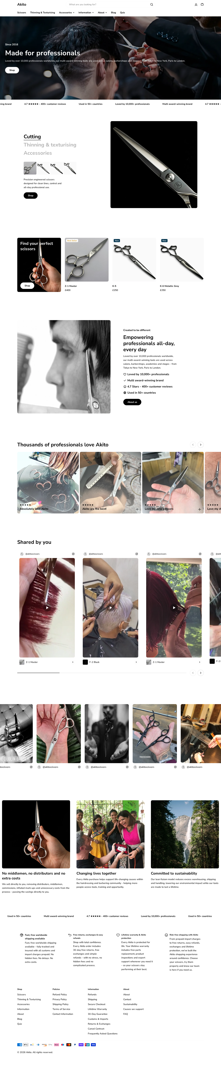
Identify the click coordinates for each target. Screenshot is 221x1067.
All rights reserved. (43, 1052)
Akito (21, 4)
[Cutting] (153, 164)
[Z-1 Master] (30, 168)
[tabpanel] (61, 180)
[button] (48, 507)
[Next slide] (201, 445)
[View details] (73, 662)
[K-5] (43, 168)
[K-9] (70, 168)
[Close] (74, 509)
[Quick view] (105, 243)
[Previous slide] (193, 445)
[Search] (151, 4)
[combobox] (110, 4)
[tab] (32, 137)
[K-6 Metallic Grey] (56, 168)
